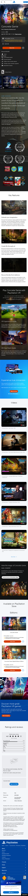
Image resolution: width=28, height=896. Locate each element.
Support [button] (4, 867)
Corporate (4, 857)
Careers (3, 852)
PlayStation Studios (5, 853)
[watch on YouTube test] (22, 87)
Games (7, 845)
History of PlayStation (6, 858)
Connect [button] (4, 873)
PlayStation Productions (6, 855)
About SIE (3, 850)
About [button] (3, 848)
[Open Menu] (1, 2)
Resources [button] (4, 870)
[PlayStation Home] (14, 2)
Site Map (21, 891)
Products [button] (4, 862)
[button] (14, 82)
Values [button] (3, 864)
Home (3, 845)
